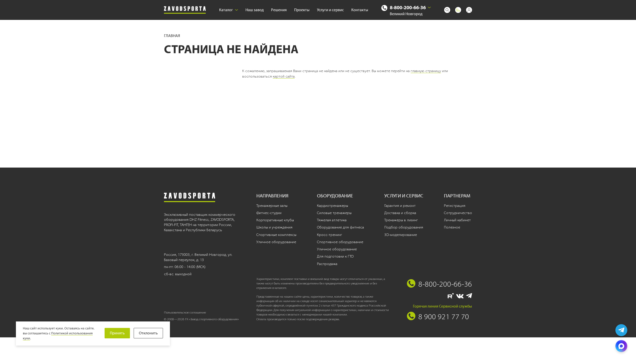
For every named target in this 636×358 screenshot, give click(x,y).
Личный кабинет (457, 220)
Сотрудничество (458, 213)
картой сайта (284, 76)
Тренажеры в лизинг (401, 220)
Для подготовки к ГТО (335, 256)
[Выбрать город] (429, 7)
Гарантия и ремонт (400, 206)
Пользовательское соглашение (185, 312)
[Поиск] (447, 10)
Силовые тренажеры (334, 213)
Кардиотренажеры (332, 206)
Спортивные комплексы (276, 235)
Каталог (226, 9)
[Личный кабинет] (469, 10)
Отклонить (148, 333)
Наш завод (254, 9)
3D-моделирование (400, 235)
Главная (172, 35)
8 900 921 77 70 (443, 316)
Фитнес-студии (268, 213)
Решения (279, 9)
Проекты (302, 9)
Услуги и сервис (330, 9)
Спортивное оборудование (340, 242)
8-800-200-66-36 (408, 7)
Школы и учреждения (274, 227)
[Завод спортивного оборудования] (185, 10)
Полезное (452, 227)
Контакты (359, 9)
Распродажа (327, 264)
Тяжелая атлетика (332, 220)
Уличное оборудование (276, 242)
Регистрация (454, 206)
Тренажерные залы (271, 206)
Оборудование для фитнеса (340, 227)
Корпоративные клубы (275, 220)
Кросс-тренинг (329, 235)
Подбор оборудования (403, 227)
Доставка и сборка (400, 213)
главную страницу (426, 71)
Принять (117, 333)
